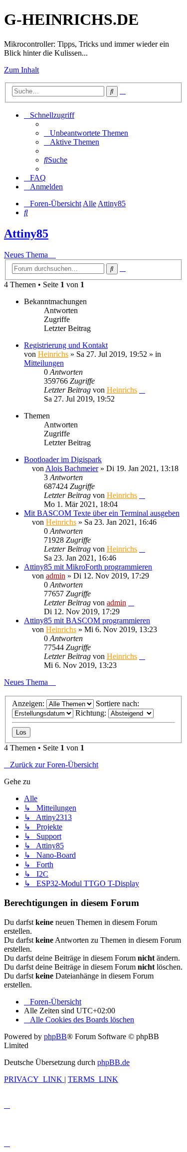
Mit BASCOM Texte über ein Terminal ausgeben (102, 513)
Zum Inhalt (21, 70)
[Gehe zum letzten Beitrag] (142, 390)
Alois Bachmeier (71, 468)
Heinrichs (53, 354)
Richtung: (91, 713)
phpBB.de (113, 1062)
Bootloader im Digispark (63, 459)
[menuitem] (86, 133)
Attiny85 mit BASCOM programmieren (87, 620)
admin (55, 576)
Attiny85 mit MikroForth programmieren (88, 567)
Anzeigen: (29, 703)
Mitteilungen (44, 363)
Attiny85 (26, 233)
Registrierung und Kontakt (66, 345)
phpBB (55, 1036)
